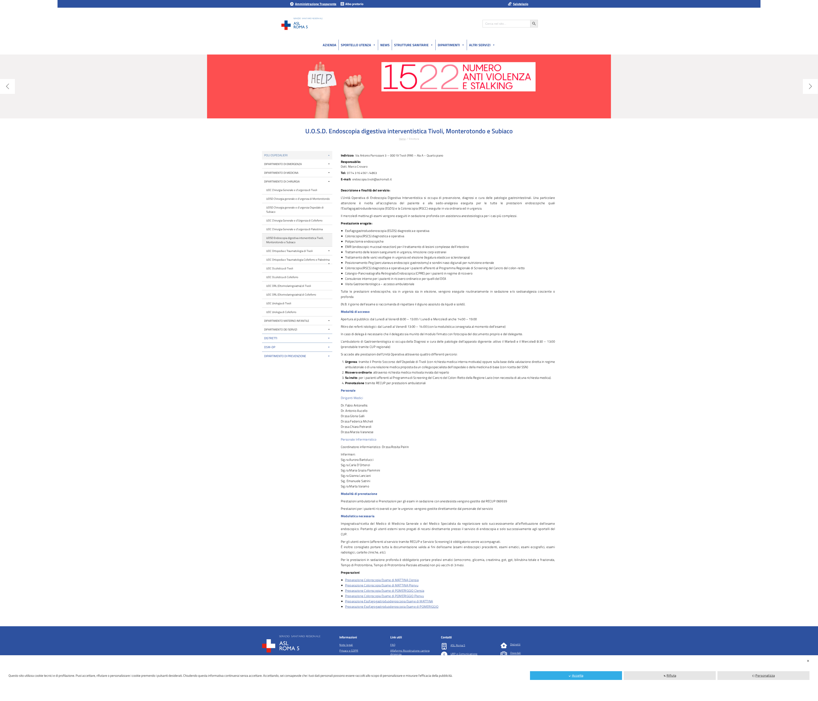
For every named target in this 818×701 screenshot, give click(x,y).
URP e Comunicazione (464, 654)
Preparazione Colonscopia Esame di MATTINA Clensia (382, 579)
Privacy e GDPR (348, 650)
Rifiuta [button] (671, 676)
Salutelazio (520, 4)
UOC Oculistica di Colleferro (282, 277)
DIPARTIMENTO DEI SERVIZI (280, 329)
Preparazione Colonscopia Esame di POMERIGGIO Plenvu (384, 595)
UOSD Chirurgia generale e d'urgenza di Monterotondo (298, 199)
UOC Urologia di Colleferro (281, 312)
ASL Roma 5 (458, 645)
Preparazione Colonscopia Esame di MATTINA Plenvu (381, 585)
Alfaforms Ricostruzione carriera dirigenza (410, 652)
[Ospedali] (504, 654)
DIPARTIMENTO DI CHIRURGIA (282, 181)
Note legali (346, 645)
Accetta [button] (577, 676)
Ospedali (515, 653)
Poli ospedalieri (276, 155)
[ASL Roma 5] (444, 646)
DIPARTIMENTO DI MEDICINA (281, 173)
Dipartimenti (449, 44)
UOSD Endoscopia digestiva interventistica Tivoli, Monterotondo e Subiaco (295, 240)
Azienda (329, 44)
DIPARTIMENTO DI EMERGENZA (283, 164)
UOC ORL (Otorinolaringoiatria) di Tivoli (288, 286)
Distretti (270, 338)
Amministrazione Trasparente (315, 4)
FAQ (393, 645)
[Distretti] (504, 645)
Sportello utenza (356, 44)
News (385, 44)
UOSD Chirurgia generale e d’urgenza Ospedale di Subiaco (295, 209)
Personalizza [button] (765, 676)
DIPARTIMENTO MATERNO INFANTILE (286, 321)
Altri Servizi (480, 44)
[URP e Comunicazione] (444, 655)
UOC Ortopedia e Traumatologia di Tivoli (289, 251)
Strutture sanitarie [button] (411, 44)
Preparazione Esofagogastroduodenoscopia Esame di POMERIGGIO (392, 606)
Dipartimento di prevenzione (285, 356)
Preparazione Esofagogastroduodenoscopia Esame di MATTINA (389, 601)
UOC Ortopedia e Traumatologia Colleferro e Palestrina (298, 259)
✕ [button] (808, 661)
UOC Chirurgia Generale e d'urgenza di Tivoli (291, 190)
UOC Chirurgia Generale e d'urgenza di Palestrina (294, 229)
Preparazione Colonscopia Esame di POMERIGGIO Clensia (384, 590)
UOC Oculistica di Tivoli (279, 268)
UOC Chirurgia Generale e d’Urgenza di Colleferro (294, 220)
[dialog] (409, 678)
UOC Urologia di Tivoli (278, 303)
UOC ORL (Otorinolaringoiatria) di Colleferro (291, 294)
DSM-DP (269, 347)
